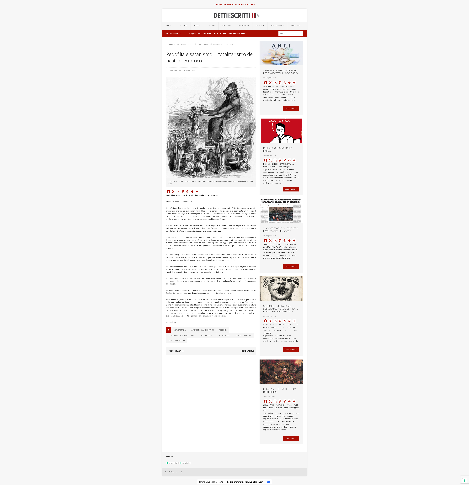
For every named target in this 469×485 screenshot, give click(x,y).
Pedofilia (223, 330)
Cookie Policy (185, 463)
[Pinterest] (183, 191)
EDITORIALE (226, 25)
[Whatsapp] (187, 191)
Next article (247, 351)
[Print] (192, 191)
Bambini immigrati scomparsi (202, 330)
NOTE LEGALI (296, 25)
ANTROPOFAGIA (180, 330)
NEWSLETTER (244, 25)
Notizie (197, 25)
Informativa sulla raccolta (211, 482)
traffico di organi (243, 335)
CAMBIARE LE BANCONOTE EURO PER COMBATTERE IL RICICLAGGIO (280, 72)
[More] (197, 191)
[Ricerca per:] (290, 33)
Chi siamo (183, 25)
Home (168, 25)
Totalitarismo (225, 335)
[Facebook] (168, 191)
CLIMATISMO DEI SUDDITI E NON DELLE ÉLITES (280, 390)
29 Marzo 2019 (175, 71)
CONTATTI (260, 25)
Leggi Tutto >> (291, 109)
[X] (173, 191)
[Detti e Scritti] (234, 15)
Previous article (176, 351)
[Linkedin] (178, 191)
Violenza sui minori (177, 341)
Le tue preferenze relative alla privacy (245, 482)
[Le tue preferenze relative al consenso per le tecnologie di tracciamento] (464, 480)
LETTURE (211, 25)
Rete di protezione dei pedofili (181, 335)
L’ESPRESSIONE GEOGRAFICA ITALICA (277, 149)
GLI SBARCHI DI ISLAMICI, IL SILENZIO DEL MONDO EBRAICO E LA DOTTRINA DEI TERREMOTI (280, 308)
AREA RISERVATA (277, 25)
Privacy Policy (173, 463)
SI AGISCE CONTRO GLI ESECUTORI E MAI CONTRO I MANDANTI (280, 230)
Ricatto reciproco (206, 335)
